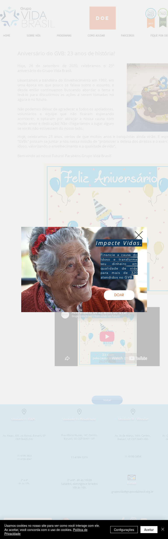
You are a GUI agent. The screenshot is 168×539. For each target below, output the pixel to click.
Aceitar (149, 529)
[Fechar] (162, 529)
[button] (139, 235)
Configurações (124, 529)
